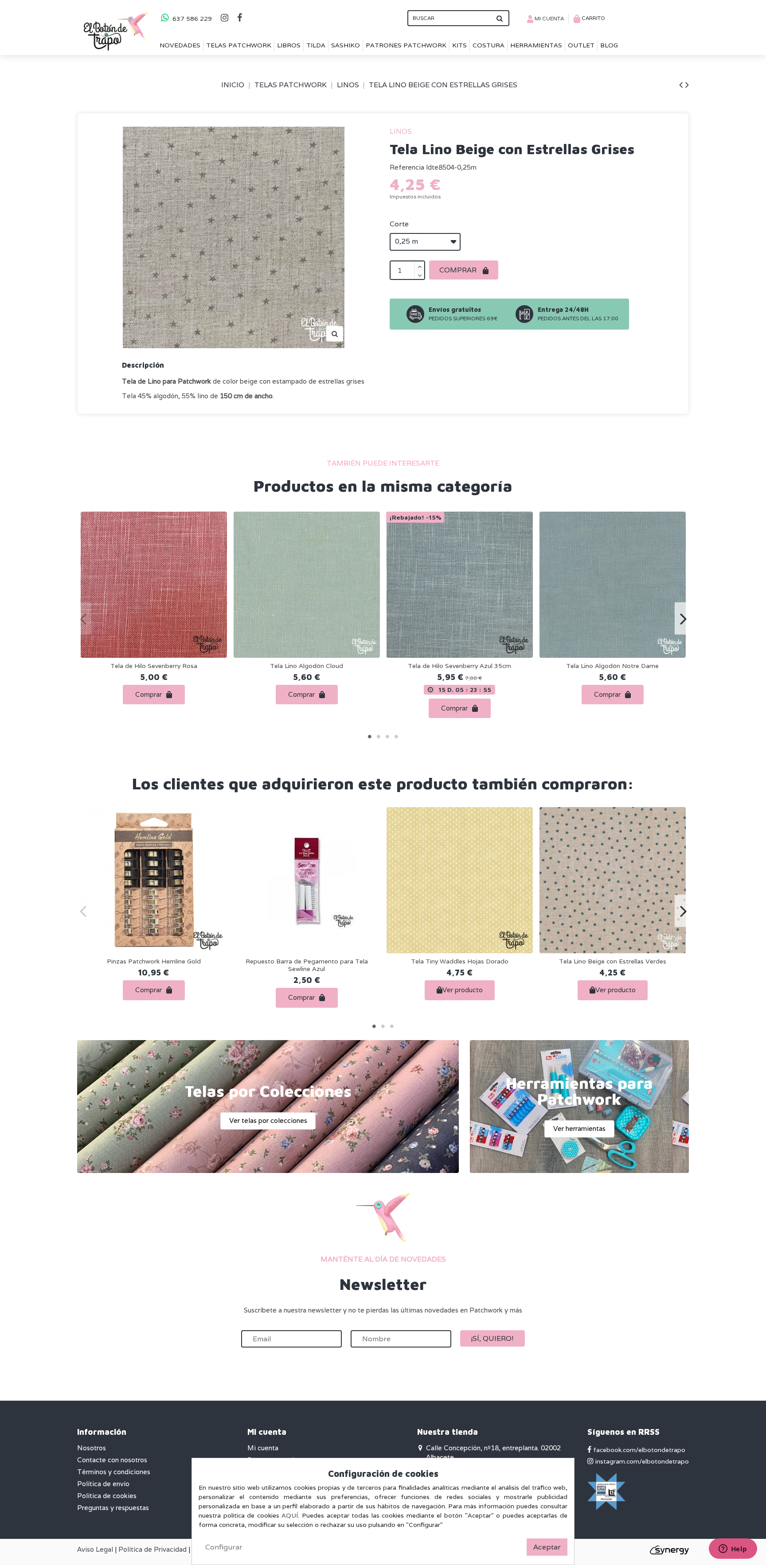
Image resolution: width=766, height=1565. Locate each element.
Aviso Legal (95, 1549)
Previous (83, 618)
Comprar (458, 270)
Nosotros (91, 1448)
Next (683, 618)
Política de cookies (107, 1495)
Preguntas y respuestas (113, 1507)
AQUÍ (289, 1515)
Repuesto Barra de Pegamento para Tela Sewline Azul (307, 965)
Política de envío (103, 1484)
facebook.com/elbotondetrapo (638, 1450)
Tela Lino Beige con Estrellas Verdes (612, 961)
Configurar (223, 1547)
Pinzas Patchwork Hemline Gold (154, 961)
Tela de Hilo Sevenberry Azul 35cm (459, 666)
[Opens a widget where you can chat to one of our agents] (732, 1549)
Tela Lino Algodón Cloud (306, 666)
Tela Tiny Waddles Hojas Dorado (459, 961)
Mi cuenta (262, 1448)
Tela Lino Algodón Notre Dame (612, 666)
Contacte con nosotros (112, 1460)
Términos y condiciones (113, 1472)
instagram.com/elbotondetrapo (641, 1461)
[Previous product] (682, 84)
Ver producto (462, 990)
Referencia (407, 167)
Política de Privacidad (152, 1549)
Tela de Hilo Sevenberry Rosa (153, 666)
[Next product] (687, 84)
